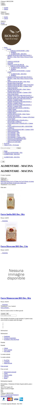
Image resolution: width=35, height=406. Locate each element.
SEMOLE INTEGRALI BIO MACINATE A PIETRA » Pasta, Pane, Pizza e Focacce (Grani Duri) (20, 78)
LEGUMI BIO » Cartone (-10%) (16, 137)
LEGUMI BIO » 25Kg (13, 135)
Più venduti (7, 351)
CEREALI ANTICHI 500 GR (15, 64)
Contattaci (7, 361)
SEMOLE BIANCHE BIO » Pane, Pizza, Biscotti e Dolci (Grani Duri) (18, 82)
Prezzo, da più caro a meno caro (17, 183)
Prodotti (7, 49)
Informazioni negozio (6, 396)
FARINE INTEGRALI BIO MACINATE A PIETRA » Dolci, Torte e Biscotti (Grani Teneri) (20, 96)
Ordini (6, 373)
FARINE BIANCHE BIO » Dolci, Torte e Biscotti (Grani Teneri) (18, 90)
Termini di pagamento (10, 338)
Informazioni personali (10, 372)
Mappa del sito (8, 363)
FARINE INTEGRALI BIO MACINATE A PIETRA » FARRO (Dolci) (19, 102)
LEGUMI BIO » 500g (13, 132)
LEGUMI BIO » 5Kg (13, 134)
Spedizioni (7, 336)
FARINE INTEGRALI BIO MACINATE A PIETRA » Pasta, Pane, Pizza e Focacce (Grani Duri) (20, 57)
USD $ (6, 18)
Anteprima (4, 221)
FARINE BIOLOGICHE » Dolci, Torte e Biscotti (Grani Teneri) (18, 114)
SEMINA (13, 52)
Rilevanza (4, 179)
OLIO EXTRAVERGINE (14, 140)
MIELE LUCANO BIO (14, 142)
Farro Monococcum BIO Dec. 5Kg (16, 298)
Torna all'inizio (5, 307)
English (6, 7)
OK (2, 161)
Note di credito (8, 375)
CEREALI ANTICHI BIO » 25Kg (18, 50)
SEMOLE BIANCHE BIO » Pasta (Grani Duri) (20, 84)
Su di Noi (6, 143)
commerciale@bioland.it (12, 395)
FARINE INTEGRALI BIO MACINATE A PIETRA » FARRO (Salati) (19, 99)
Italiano (6, 9)
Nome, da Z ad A (20, 181)
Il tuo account (4, 366)
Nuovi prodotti (8, 350)
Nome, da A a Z (10, 181)
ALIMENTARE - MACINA (19, 54)
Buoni (5, 378)
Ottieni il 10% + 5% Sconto (11, 145)
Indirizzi (6, 376)
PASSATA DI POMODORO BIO (16, 139)
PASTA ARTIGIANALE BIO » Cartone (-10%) (20, 129)
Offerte (6, 348)
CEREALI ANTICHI (13, 61)
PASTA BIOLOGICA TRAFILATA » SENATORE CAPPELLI (17, 121)
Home (5, 47)
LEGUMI (10, 63)
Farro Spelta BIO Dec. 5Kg (13, 214)
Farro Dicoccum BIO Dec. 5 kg (14, 246)
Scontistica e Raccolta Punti (11, 339)
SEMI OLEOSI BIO (13, 131)
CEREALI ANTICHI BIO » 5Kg (17, 66)
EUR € (6, 17)
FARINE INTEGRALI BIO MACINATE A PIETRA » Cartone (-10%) (19, 105)
